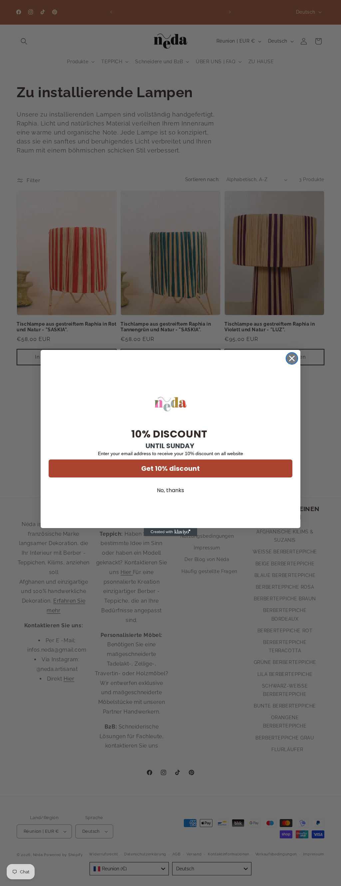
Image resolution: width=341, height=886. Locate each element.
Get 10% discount (170, 468)
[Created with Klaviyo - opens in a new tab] (170, 532)
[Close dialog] (292, 358)
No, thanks (170, 490)
